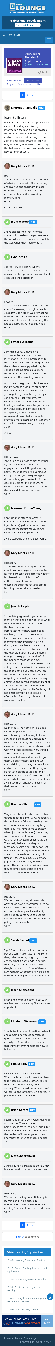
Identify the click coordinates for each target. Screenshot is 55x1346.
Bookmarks (24, 84)
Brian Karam (19, 1110)
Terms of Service (41, 1342)
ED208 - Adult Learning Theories (23, 1309)
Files (39, 84)
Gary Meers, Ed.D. (23, 166)
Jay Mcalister (20, 222)
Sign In (20, 1236)
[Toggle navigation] (49, 40)
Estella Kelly (19, 1064)
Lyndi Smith (19, 257)
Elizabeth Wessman (24, 1021)
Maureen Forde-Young (26, 508)
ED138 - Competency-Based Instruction (26, 1279)
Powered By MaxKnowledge (20, 1338)
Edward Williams (22, 342)
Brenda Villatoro (22, 804)
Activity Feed (13, 80)
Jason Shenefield (22, 990)
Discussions (33, 80)
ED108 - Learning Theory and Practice (25, 1260)
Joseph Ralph (20, 606)
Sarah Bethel (20, 940)
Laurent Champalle (24, 107)
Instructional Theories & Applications (33, 57)
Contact (24, 1342)
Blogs (9, 84)
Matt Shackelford (23, 1156)
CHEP (41, 107)
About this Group (37, 64)
